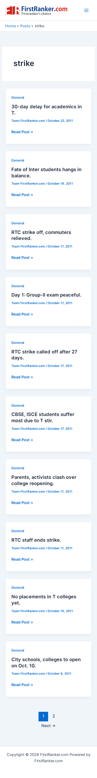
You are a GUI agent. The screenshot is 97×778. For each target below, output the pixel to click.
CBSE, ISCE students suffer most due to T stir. (42, 417)
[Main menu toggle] (86, 10)
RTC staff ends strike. (36, 540)
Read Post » (22, 132)
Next (48, 725)
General (17, 97)
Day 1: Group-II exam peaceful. (46, 295)
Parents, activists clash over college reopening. (43, 480)
